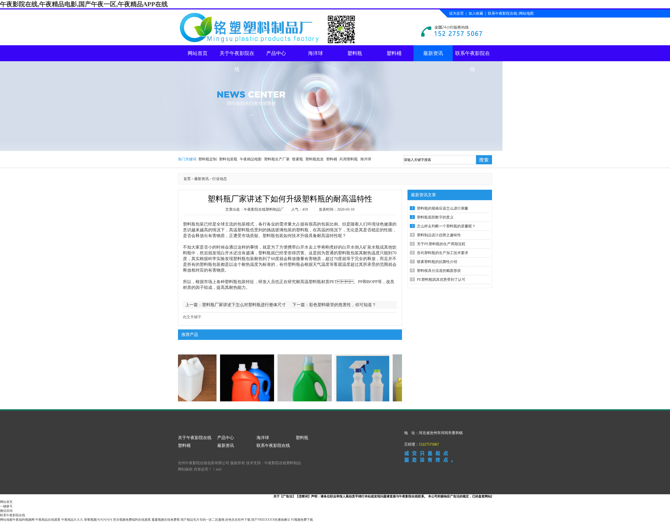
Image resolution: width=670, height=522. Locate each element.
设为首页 (456, 13)
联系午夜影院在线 (502, 13)
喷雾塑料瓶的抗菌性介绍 (437, 262)
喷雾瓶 (297, 159)
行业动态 (219, 179)
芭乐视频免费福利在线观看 (132, 519)
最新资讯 (433, 53)
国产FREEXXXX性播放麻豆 (270, 519)
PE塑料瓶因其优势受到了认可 (441, 280)
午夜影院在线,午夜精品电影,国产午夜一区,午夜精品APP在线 (84, 4)
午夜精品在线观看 (47, 519)
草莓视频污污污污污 (98, 519)
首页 (187, 179)
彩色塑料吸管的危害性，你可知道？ (342, 304)
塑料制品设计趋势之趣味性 (439, 235)
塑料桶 (394, 53)
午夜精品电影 (251, 159)
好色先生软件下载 (237, 519)
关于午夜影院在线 (237, 55)
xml (218, 469)
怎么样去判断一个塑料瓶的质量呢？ (446, 226)
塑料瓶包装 (273, 235)
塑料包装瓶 (228, 159)
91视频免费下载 (302, 519)
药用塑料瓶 (348, 159)
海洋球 (315, 53)
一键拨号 (6, 506)
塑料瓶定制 (207, 159)
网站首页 (198, 53)
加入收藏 (475, 13)
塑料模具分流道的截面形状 (439, 271)
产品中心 (276, 53)
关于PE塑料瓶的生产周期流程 (441, 244)
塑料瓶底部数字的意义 (435, 217)
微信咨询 (6, 511)
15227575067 (429, 444)
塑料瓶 (354, 53)
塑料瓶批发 (314, 159)
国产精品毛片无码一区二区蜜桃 (203, 519)
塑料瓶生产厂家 (277, 159)
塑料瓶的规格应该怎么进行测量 (442, 208)
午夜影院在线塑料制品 (282, 463)
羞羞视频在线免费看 (166, 519)
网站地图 (526, 13)
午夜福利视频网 (24, 519)
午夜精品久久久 (72, 519)
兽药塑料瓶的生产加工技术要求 (442, 253)
